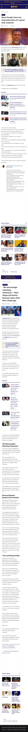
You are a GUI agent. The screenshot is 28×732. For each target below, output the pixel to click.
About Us (4, 729)
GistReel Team (16, 729)
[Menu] (1, 7)
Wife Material (14, 271)
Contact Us (9, 729)
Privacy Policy (23, 729)
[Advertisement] (14, 208)
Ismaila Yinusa (5, 25)
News (7, 11)
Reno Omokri (5, 271)
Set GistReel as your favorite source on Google (12, 2)
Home (3, 11)
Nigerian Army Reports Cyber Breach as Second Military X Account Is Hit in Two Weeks (18, 119)
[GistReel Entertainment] (14, 7)
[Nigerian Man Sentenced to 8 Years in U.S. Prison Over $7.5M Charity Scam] (5, 113)
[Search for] (26, 7)
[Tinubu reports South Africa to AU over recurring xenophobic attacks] (5, 98)
